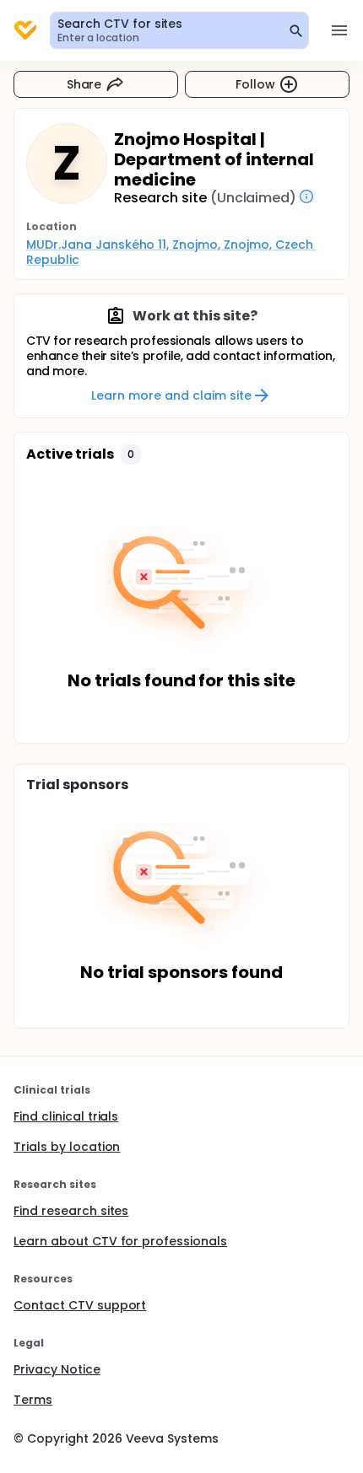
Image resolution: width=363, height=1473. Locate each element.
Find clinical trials (66, 1116)
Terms (33, 1399)
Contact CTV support (80, 1305)
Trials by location (67, 1146)
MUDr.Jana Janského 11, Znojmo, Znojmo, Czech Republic (171, 252)
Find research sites (71, 1210)
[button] (131, 454)
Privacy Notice (57, 1369)
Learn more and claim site (171, 395)
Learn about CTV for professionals (120, 1241)
